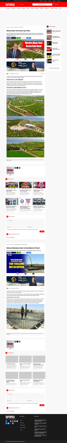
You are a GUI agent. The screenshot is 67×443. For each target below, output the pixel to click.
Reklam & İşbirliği (23, 427)
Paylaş (9, 252)
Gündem (11, 27)
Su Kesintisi (38, 333)
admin (9, 73)
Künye (21, 420)
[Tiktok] (11, 423)
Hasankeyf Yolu (27, 333)
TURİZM (8, 160)
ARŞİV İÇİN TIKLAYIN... (42, 4)
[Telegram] (13, 423)
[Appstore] (6, 423)
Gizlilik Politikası (22, 425)
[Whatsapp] (15, 421)
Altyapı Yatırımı (15, 333)
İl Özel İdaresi (22, 159)
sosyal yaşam (38, 159)
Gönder (19, 252)
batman (9, 159)
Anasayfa (8, 27)
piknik (31, 159)
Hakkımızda (22, 422)
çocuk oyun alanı (15, 159)
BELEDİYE (11, 159)
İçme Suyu (31, 333)
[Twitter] (8, 421)
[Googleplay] (8, 423)
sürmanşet (41, 159)
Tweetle (14, 252)
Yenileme (10, 160)
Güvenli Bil (9, 441)
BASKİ (18, 333)
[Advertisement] (33, 17)
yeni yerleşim (8, 334)
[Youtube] (13, 421)
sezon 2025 (34, 159)
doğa (19, 159)
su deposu (34, 333)
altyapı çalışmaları (10, 333)
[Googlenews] (17, 421)
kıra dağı (25, 159)
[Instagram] (11, 421)
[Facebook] (6, 421)
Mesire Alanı (28, 159)
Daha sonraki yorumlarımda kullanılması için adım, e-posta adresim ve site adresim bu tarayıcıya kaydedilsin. (22, 229)
